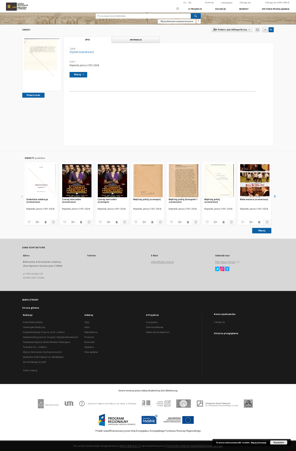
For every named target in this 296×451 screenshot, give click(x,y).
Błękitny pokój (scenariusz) (212, 200)
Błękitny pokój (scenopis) (147, 199)
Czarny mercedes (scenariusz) (71, 200)
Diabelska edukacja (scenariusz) (37, 200)
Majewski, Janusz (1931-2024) (84, 65)
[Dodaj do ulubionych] (257, 29)
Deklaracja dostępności (157, 332)
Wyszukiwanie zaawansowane (177, 21)
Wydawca (89, 347)
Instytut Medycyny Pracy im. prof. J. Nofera (44, 332)
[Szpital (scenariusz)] (42, 64)
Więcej (261, 230)
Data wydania (91, 352)
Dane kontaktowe (154, 327)
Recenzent (89, 342)
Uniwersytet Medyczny (34, 327)
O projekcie (152, 322)
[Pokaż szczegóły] (53, 222)
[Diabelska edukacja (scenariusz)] (41, 181)
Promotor (89, 337)
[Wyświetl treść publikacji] (45, 222)
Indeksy (244, 9)
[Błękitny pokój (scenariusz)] (219, 181)
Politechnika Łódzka (33, 322)
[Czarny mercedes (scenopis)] (112, 181)
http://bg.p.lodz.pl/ (225, 261)
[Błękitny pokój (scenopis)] (148, 181)
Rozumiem (279, 442)
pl (271, 30)
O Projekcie (195, 9)
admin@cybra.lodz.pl (162, 261)
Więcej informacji (258, 442)
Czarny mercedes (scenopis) (107, 200)
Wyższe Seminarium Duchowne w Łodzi (42, 352)
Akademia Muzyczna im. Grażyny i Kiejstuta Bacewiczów (50, 337)
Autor (87, 327)
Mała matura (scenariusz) (254, 199)
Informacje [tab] (136, 40)
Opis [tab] (87, 40)
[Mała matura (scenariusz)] (254, 181)
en (190, 3)
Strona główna (30, 307)
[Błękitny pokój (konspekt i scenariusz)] (183, 181)
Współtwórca (91, 332)
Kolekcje (220, 9)
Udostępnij (226, 2)
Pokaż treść (33, 95)
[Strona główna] (178, 7)
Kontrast (209, 2)
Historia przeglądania (275, 9)
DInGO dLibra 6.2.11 (130, 445)
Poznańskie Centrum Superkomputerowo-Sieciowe (194, 445)
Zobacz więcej (30, 370)
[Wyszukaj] (196, 16)
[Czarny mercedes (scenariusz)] (76, 181)
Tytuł (86, 322)
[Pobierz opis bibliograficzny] (37, 222)
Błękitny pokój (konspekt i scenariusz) (183, 200)
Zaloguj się (245, 2)
